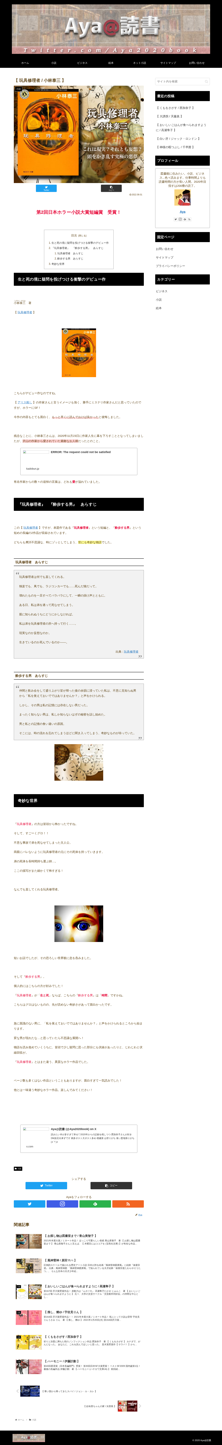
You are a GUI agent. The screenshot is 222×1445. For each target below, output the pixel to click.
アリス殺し (25, 402)
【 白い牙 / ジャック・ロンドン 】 (178, 138)
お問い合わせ (164, 249)
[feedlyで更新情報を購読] (95, 1204)
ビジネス (162, 291)
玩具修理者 (25, 312)
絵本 (159, 308)
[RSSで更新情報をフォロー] (128, 1204)
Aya (182, 212)
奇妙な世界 (58, 263)
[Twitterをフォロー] (29, 1204)
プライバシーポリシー (170, 266)
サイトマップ (164, 257)
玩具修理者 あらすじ (70, 253)
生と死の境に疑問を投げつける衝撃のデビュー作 (80, 242)
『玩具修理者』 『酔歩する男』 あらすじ (78, 247)
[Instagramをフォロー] (62, 1204)
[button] (206, 81)
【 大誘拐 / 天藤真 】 (169, 116)
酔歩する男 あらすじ (70, 258)
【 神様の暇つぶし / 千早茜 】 (175, 147)
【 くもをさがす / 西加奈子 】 (175, 108)
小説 (19, 1169)
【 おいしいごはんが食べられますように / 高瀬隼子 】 (181, 127)
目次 (74, 235)
